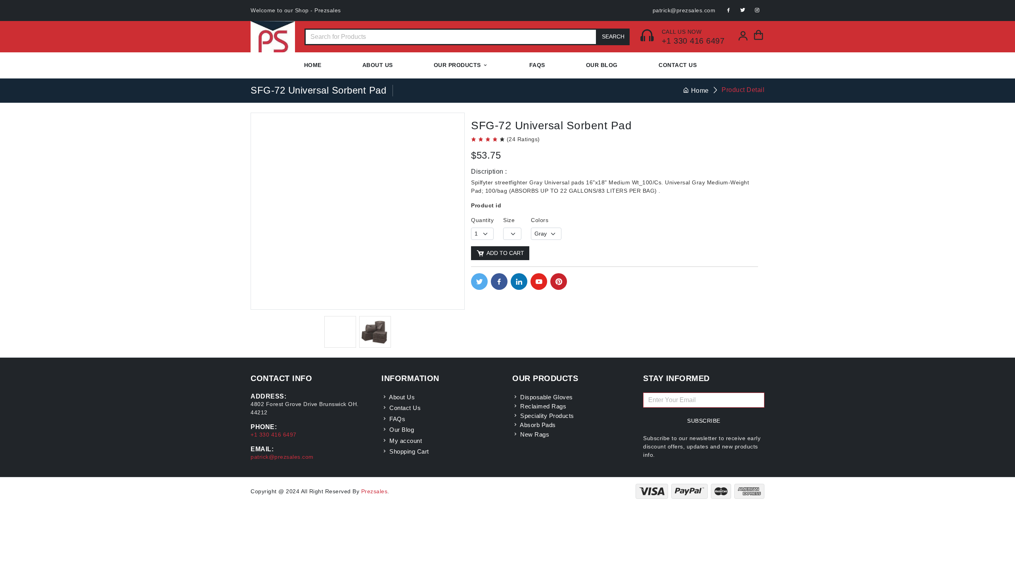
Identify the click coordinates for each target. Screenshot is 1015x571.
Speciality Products (546, 415)
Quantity (482, 220)
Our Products (457, 65)
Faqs (537, 65)
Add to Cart (505, 253)
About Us (377, 65)
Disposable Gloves (546, 397)
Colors (539, 220)
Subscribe (703, 421)
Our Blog (602, 65)
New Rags (534, 434)
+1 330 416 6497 (693, 40)
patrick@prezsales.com (684, 10)
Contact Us (678, 65)
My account (405, 440)
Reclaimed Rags (542, 406)
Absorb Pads (537, 425)
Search (613, 36)
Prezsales (374, 491)
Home (313, 65)
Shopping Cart (408, 451)
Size (509, 220)
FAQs (396, 419)
